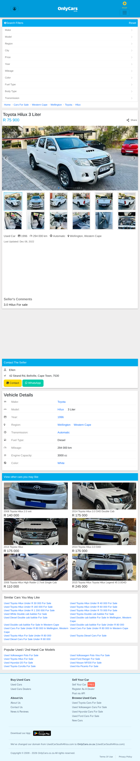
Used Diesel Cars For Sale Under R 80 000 (27, 639)
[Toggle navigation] (124, 12)
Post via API (78, 693)
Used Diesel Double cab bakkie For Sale (25, 617)
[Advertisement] (70, 270)
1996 (61, 417)
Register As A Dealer (83, 689)
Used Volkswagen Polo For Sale (21, 655)
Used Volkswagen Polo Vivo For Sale (90, 655)
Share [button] (134, 120)
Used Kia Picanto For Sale (84, 666)
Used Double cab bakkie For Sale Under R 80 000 (97, 624)
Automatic (64, 432)
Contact (14, 382)
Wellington (56, 104)
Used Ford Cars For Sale (85, 716)
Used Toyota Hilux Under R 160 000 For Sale (28, 606)
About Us (15, 702)
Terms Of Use (106, 757)
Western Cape (39, 104)
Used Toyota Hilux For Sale (18, 659)
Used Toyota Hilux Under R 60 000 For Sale (93, 606)
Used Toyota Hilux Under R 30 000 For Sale (27, 603)
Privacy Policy (125, 757)
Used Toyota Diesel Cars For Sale (88, 635)
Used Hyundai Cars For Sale (87, 711)
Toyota (68, 104)
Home (7, 104)
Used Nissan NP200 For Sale (86, 662)
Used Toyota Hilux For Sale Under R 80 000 (27, 635)
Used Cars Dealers (21, 689)
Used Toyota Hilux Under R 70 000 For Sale (93, 610)
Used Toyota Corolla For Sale (20, 666)
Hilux (78, 104)
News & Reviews (20, 711)
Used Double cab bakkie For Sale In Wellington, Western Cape (100, 619)
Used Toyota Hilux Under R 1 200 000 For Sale (29, 610)
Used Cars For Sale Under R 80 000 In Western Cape (99, 628)
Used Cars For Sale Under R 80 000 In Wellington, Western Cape (36, 630)
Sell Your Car (83, 684)
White (61, 463)
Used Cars (16, 684)
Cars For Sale (21, 104)
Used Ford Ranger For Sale (85, 659)
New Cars (77, 720)
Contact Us (17, 707)
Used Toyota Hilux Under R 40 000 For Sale (93, 603)
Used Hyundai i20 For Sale (18, 662)
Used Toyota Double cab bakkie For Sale (92, 614)
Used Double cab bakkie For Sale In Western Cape (31, 624)
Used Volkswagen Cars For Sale (89, 707)
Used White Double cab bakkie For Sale (25, 614)
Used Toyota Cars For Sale (86, 702)
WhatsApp (34, 382)
